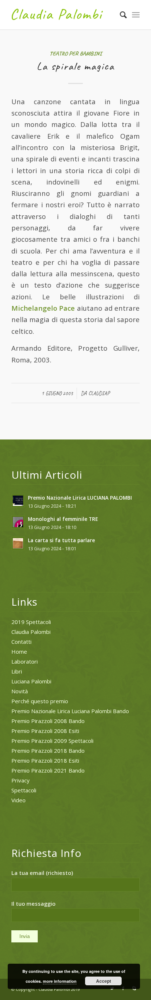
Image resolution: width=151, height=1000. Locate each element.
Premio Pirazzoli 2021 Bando (48, 770)
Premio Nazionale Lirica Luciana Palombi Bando (70, 711)
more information (60, 981)
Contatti (21, 641)
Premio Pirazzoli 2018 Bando (48, 750)
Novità (19, 691)
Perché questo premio (39, 701)
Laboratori (24, 661)
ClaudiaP (99, 393)
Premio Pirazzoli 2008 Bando (48, 721)
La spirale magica (75, 66)
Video (18, 800)
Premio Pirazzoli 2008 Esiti (45, 730)
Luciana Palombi (31, 681)
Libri (16, 671)
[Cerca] (120, 14)
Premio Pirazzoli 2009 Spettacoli (52, 740)
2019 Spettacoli (31, 621)
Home (19, 651)
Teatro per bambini (75, 53)
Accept (103, 981)
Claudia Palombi (31, 631)
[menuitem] (120, 14)
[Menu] (136, 14)
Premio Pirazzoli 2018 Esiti (45, 760)
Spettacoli (23, 790)
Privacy (20, 780)
